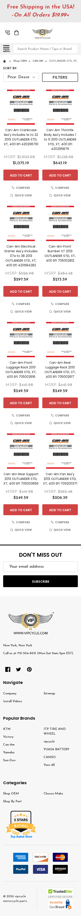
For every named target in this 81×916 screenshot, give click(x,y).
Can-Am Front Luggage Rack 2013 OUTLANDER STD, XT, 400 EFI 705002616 (20, 369)
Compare (23, 188)
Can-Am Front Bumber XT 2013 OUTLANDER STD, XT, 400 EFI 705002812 (60, 253)
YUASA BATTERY (56, 749)
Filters (60, 77)
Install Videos (12, 701)
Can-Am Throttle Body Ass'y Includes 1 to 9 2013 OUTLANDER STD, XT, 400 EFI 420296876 (60, 139)
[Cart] (16, 32)
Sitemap (49, 693)
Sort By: (10, 68)
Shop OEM (11, 793)
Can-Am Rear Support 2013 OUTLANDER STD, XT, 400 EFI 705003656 (20, 479)
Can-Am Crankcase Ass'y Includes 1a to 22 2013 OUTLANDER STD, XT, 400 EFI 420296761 (21, 137)
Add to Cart (21, 175)
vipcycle (49, 741)
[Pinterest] (29, 669)
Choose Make (53, 793)
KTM (7, 729)
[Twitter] (18, 669)
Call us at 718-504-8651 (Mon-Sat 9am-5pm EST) (38, 653)
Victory (8, 737)
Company (9, 693)
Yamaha (8, 752)
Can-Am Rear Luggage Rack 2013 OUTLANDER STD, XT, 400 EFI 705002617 (60, 369)
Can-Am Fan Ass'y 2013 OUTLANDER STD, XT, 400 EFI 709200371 (60, 479)
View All (49, 765)
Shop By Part (12, 801)
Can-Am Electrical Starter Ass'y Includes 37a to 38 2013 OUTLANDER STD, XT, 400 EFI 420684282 (21, 255)
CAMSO (50, 757)
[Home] (5, 61)
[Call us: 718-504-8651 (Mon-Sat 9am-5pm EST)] (7, 32)
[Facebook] (7, 669)
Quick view (23, 195)
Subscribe (40, 581)
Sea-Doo (9, 760)
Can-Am (9, 744)
